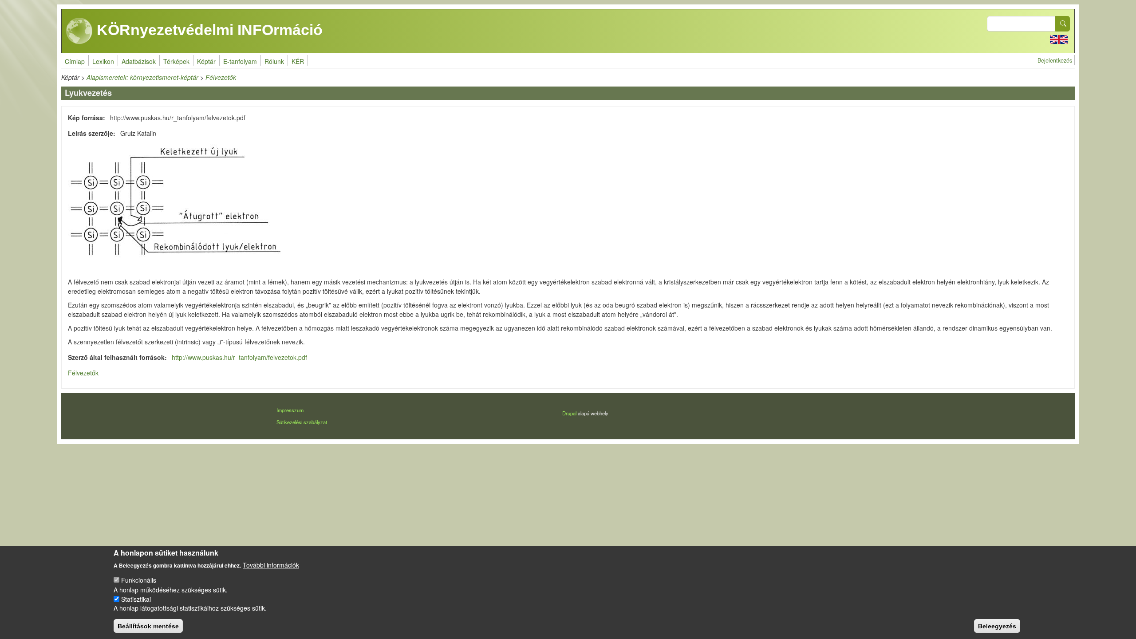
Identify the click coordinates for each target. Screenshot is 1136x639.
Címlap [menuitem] (75, 61)
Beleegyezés (997, 625)
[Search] (1062, 24)
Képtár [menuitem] (206, 61)
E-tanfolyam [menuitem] (240, 61)
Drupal (569, 413)
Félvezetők (220, 77)
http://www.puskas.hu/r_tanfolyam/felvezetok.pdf (239, 357)
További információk (271, 564)
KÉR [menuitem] (298, 61)
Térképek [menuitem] (176, 61)
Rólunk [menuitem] (274, 61)
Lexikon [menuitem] (103, 61)
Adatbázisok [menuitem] (139, 61)
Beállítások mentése (148, 625)
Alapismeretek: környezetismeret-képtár (142, 77)
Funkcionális (138, 580)
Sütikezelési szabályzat (301, 422)
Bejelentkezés (1054, 60)
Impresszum (290, 410)
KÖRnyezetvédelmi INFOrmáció (208, 29)
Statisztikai (136, 598)
